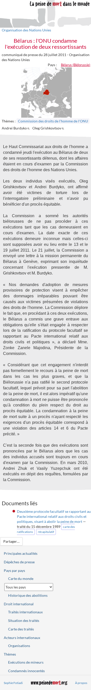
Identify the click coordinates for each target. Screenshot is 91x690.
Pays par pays (14, 570)
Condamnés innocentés (26, 671)
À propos (81, 683)
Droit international (19, 604)
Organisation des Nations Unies (26, 30)
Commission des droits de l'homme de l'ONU (53, 121)
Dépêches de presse (19, 562)
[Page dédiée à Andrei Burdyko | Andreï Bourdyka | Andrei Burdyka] (29, 128)
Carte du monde (20, 578)
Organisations (19, 645)
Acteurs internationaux (22, 637)
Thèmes (10, 654)
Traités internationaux (25, 612)
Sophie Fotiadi (13, 683)
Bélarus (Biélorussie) (75, 65)
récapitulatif (46, 532)
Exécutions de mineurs (25, 662)
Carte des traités (21, 629)
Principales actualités (20, 553)
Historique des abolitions (28, 595)
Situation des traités (23, 620)
